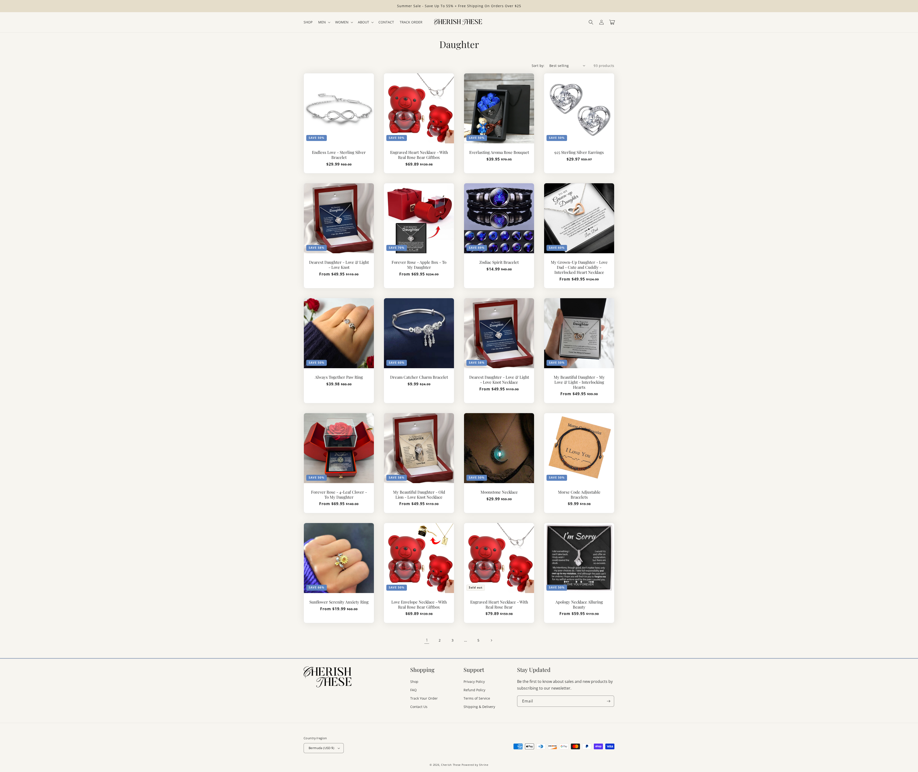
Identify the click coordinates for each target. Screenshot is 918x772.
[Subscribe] (608, 701)
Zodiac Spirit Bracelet (499, 262)
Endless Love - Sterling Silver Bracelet (339, 155)
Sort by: (538, 65)
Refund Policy (474, 690)
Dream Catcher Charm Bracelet (419, 377)
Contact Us (418, 706)
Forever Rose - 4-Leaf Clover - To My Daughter (339, 495)
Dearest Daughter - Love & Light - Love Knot (339, 265)
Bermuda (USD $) (321, 748)
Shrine (483, 765)
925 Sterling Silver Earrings (579, 152)
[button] (591, 22)
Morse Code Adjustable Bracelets (579, 495)
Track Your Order (424, 698)
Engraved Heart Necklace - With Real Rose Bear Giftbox (419, 155)
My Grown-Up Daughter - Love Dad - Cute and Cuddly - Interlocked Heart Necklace (579, 267)
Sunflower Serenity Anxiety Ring (339, 602)
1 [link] (427, 640)
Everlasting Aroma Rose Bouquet (499, 152)
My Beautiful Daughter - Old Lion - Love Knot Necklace (419, 495)
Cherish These (451, 765)
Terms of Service (477, 698)
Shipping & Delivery (479, 706)
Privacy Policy (474, 681)
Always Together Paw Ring (339, 377)
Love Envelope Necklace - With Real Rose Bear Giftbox (419, 604)
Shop (414, 681)
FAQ (413, 690)
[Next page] (491, 640)
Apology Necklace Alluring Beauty (579, 604)
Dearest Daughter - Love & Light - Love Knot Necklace (499, 380)
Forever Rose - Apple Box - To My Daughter (419, 265)
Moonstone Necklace (499, 492)
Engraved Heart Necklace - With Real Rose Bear (499, 604)
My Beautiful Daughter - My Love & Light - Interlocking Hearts (579, 382)
